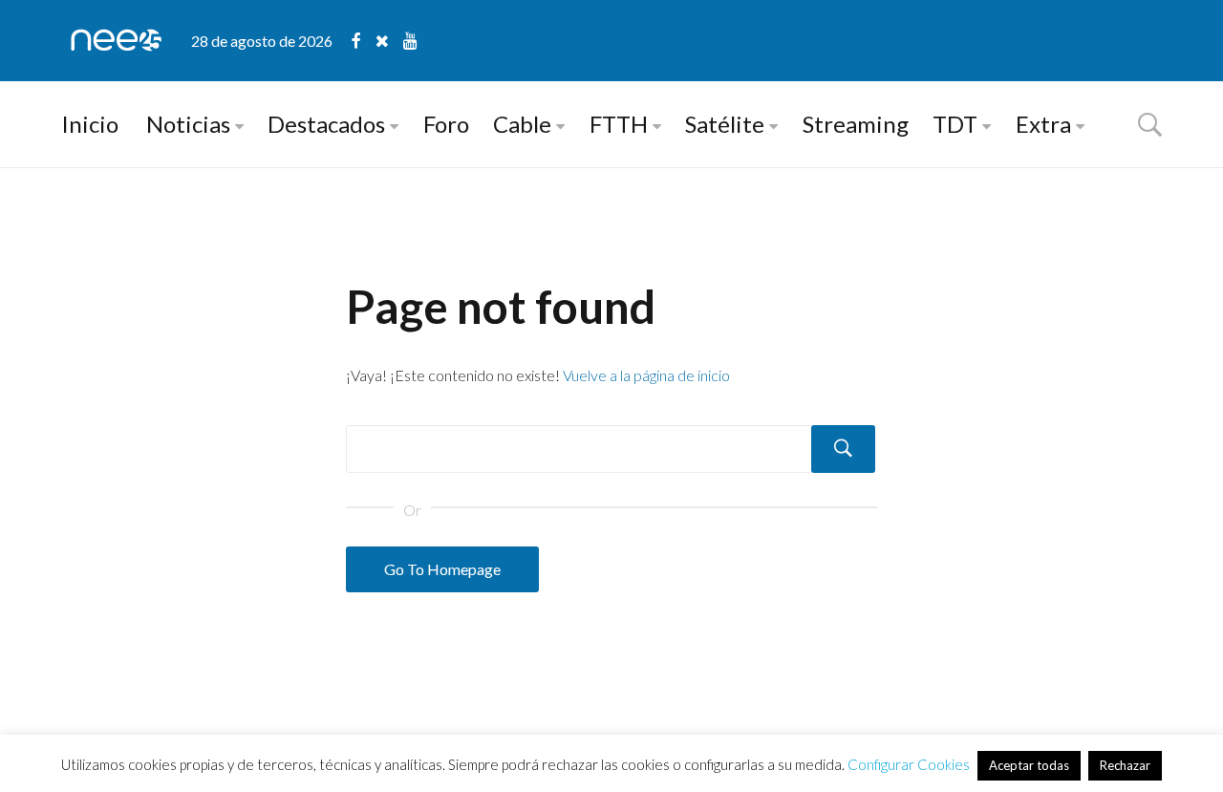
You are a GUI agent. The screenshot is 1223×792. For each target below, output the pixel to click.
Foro (446, 124)
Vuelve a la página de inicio (646, 375)
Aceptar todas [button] (1029, 765)
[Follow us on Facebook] (363, 40)
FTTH (619, 124)
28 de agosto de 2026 (262, 41)
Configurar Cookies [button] (909, 764)
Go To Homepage (442, 569)
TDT (955, 124)
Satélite (724, 124)
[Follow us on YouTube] (410, 40)
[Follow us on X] (389, 40)
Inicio (89, 124)
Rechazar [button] (1125, 765)
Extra (1043, 124)
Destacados (326, 124)
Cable (522, 124)
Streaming (856, 124)
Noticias (188, 124)
